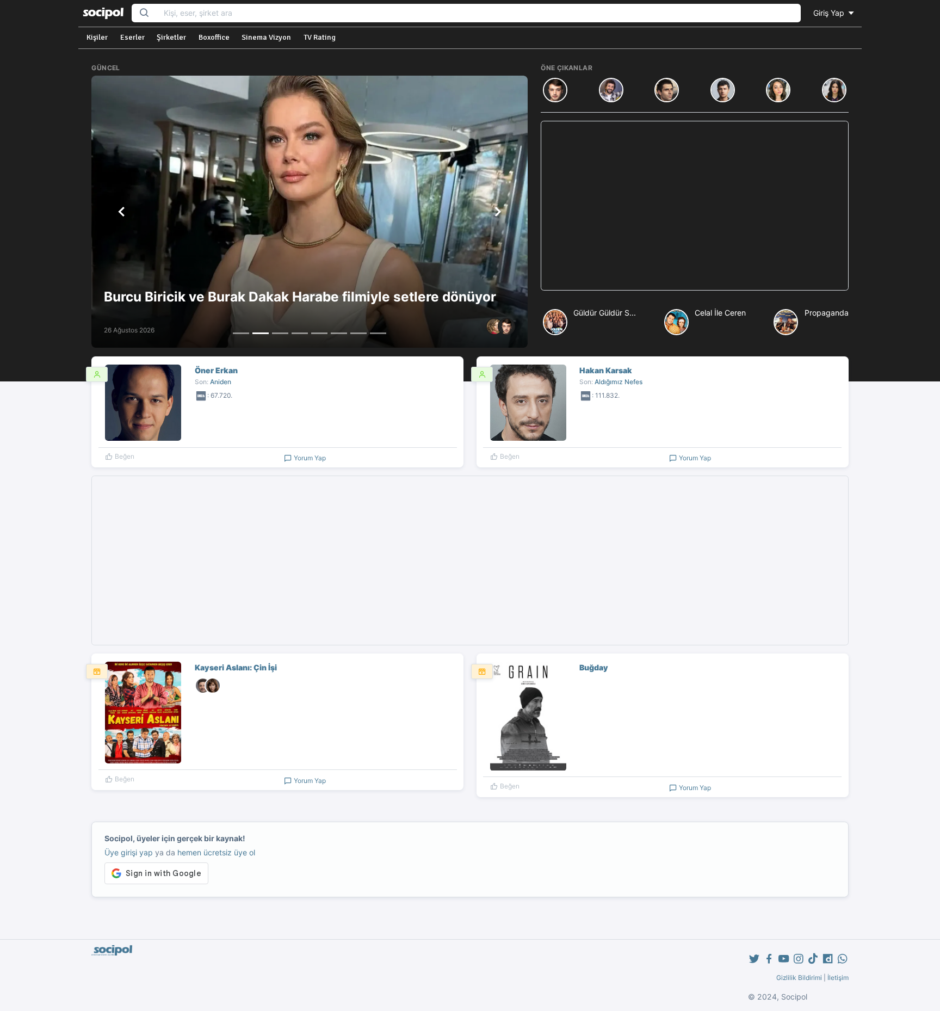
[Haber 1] (241, 333)
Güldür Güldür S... (604, 312)
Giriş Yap (829, 12)
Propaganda (827, 312)
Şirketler (171, 37)
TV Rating (320, 37)
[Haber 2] (260, 333)
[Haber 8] (378, 333)
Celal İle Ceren (720, 312)
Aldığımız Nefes (618, 382)
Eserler (132, 37)
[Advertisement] (694, 206)
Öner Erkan (216, 370)
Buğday (593, 667)
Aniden (220, 382)
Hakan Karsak (605, 370)
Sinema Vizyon (266, 37)
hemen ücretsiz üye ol (216, 852)
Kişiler (97, 37)
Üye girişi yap (128, 852)
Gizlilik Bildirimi (799, 977)
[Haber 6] (339, 333)
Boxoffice (214, 37)
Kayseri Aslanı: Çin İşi (236, 667)
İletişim (838, 977)
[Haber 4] (300, 333)
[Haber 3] (280, 333)
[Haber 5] (319, 333)
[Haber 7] (358, 333)
